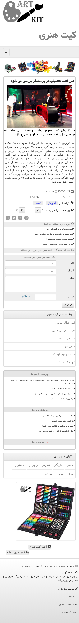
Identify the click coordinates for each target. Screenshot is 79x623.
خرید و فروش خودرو (63, 330)
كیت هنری (57, 34)
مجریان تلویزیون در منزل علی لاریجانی (58, 244)
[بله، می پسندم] (38, 210)
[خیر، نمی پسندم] (22, 210)
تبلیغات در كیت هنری (67, 604)
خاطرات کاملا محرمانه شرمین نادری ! (59, 239)
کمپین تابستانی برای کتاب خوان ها (60, 229)
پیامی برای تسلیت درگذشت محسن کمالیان (57, 426)
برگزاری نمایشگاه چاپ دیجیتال (62, 399)
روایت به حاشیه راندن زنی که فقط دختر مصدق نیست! (53, 416)
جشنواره (19, 465)
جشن (70, 465)
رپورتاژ (33, 465)
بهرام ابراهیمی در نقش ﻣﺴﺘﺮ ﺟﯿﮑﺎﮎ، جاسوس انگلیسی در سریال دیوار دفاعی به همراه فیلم (42, 381)
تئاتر (60, 473)
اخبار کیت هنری (38, 546)
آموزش (39, 150)
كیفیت (38, 203)
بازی (70, 473)
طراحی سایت (67, 338)
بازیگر (58, 465)
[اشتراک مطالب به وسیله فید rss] (8, 217)
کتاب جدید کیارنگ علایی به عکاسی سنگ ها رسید (54, 234)
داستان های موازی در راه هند (62, 388)
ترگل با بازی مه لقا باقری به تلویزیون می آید (57, 431)
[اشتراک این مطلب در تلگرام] (26, 217)
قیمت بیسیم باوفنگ (64, 354)
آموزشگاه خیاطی (65, 322)
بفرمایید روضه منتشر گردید (63, 421)
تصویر (46, 465)
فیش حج (70, 346)
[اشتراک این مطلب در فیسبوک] (20, 217)
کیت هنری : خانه (16, 552)
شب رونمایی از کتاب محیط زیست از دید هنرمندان (54, 393)
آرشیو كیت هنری (69, 612)
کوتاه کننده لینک (66, 362)
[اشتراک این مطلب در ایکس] (14, 217)
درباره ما (73, 596)
